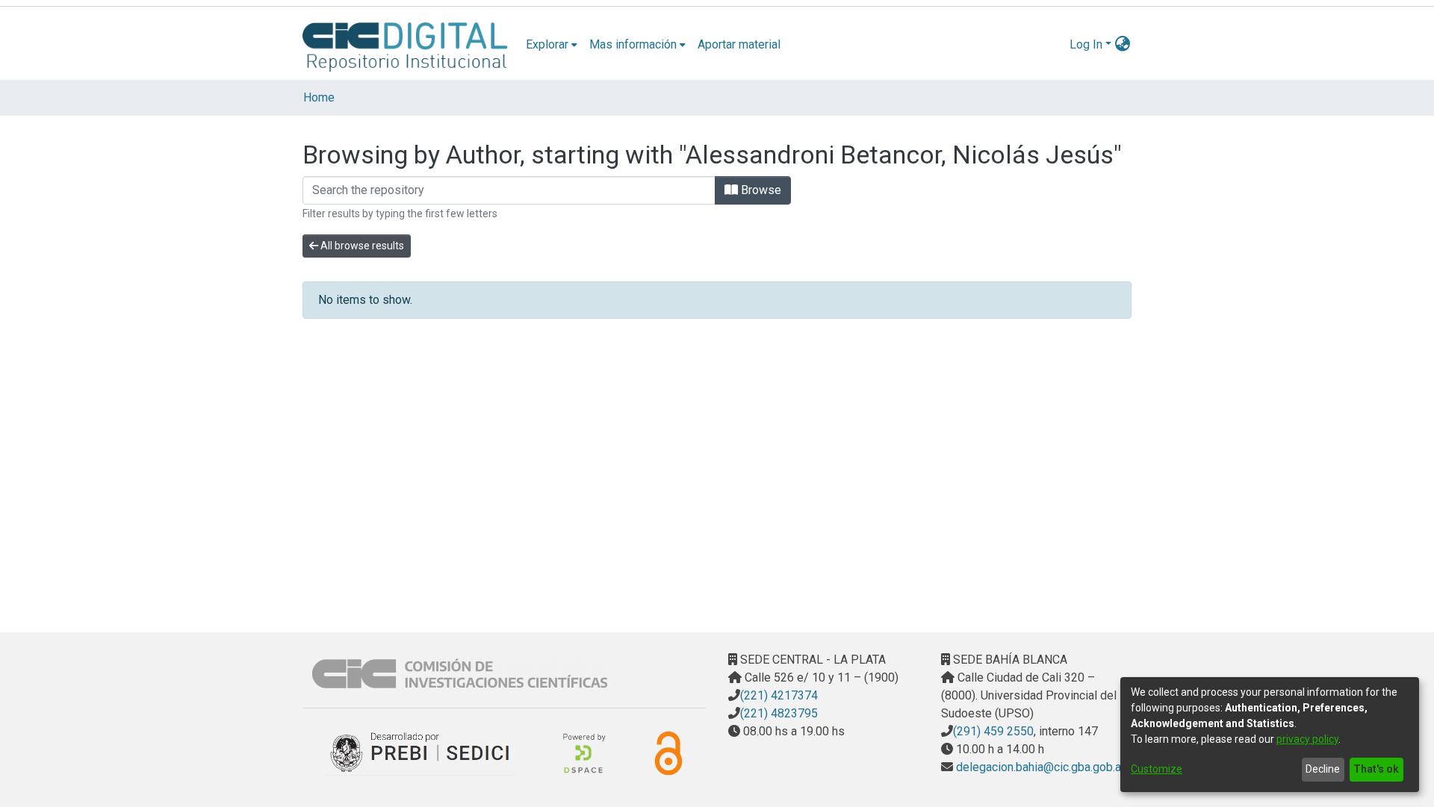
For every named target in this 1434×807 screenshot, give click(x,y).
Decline (1323, 769)
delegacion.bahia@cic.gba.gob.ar (1039, 767)
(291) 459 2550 (993, 731)
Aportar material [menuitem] (739, 44)
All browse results (361, 246)
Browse (759, 190)
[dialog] (1269, 734)
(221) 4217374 (779, 695)
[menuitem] (551, 45)
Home (319, 97)
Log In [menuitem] (1086, 44)
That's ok (1376, 769)
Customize (1156, 769)
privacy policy (1307, 739)
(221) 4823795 (779, 713)
